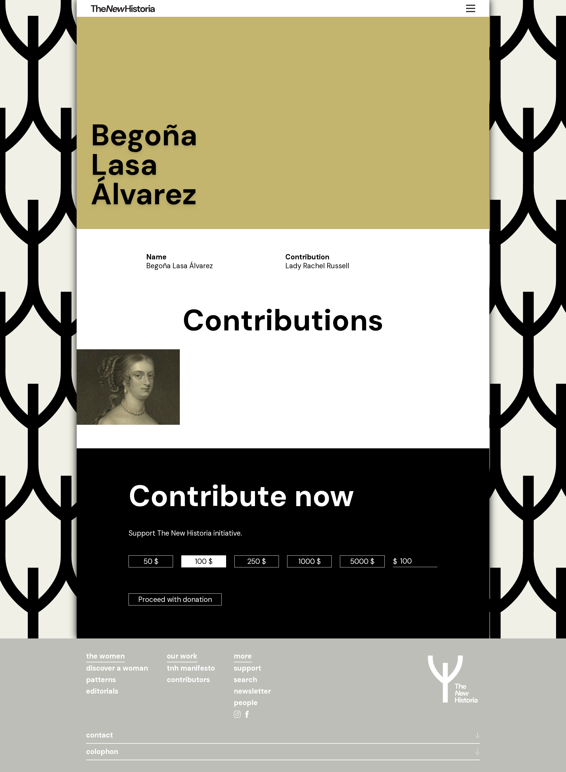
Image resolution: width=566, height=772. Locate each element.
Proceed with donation (175, 599)
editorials (102, 691)
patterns (101, 679)
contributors (188, 679)
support (247, 668)
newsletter (252, 691)
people (246, 702)
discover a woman (117, 668)
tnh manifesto (191, 668)
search (245, 679)
